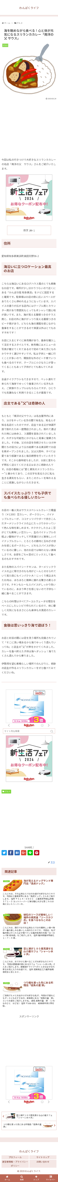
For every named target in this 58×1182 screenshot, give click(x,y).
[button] (52, 731)
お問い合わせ (42, 1161)
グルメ (7, 791)
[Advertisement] (29, 123)
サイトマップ (42, 1157)
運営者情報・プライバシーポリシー (15, 1163)
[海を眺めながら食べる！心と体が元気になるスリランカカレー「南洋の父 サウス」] (17, 852)
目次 (25, 230)
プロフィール (15, 1157)
